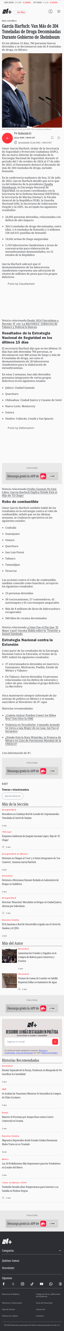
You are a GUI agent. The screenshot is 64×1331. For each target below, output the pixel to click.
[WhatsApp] (51, 1284)
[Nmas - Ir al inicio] (7, 11)
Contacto (40, 1316)
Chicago (6, 831)
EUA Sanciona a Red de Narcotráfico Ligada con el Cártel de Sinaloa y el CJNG (31, 926)
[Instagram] (22, 1284)
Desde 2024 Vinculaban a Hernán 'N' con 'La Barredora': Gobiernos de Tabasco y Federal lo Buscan (30, 324)
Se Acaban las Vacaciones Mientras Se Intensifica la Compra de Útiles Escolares (31, 1095)
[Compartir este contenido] (58, 137)
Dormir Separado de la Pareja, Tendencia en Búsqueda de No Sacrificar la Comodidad (32, 1072)
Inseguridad (9, 809)
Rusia (5, 1112)
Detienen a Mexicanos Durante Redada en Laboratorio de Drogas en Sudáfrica (30, 882)
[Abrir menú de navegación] (59, 11)
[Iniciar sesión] (50, 11)
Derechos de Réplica (10, 1294)
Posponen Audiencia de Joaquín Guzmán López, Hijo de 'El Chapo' (31, 838)
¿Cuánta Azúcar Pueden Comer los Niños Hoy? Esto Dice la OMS (30, 716)
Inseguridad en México (15, 854)
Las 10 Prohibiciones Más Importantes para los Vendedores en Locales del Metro (31, 1165)
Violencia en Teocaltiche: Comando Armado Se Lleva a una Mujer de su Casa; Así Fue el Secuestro (32, 728)
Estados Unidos (10, 920)
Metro (5, 1159)
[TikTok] (32, 1284)
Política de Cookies (49, 1053)
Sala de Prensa (8, 1310)
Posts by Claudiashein (21, 284)
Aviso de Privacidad (24, 1053)
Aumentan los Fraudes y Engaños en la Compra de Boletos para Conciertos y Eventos (37, 957)
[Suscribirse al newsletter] (55, 1042)
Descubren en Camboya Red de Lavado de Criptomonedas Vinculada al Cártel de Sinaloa (30, 816)
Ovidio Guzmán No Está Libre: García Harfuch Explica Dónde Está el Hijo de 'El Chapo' (29, 492)
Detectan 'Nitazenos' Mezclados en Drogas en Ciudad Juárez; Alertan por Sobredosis (32, 904)
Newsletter (8, 1268)
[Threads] (60, 1284)
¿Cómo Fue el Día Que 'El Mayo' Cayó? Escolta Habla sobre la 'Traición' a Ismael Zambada (31, 630)
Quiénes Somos (10, 1260)
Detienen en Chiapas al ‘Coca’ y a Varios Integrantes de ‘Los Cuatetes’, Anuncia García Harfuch (31, 860)
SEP (4, 1089)
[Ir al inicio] (32, 1241)
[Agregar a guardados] (52, 137)
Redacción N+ (25, 133)
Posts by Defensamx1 (21, 428)
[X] (13, 1284)
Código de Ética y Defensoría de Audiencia (48, 1296)
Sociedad (7, 876)
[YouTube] (41, 1284)
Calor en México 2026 (14, 1182)
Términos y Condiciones (12, 1303)
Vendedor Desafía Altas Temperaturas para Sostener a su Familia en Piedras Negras (30, 1189)
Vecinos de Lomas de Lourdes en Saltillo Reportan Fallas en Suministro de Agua (38, 980)
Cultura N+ (40, 1310)
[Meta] (3, 1284)
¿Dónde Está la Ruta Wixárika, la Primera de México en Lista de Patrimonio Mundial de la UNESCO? (33, 741)
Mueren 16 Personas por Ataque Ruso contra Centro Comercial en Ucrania (27, 1119)
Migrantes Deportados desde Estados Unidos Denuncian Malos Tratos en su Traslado (29, 1142)
